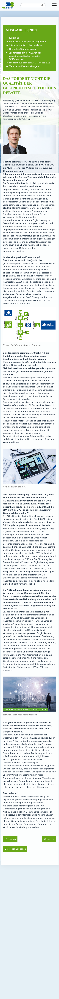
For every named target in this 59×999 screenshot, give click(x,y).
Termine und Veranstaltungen (24, 66)
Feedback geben (17, 849)
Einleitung (14, 38)
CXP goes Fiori (16, 59)
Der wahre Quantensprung (22, 49)
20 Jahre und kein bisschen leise (25, 45)
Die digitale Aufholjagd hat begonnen (27, 41)
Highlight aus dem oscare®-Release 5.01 (29, 63)
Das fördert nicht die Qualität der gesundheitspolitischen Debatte (24, 54)
